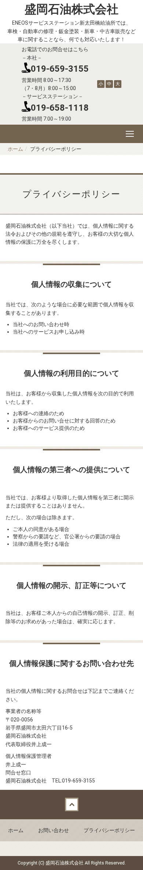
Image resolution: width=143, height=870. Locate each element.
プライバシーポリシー (109, 830)
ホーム (15, 149)
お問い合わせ (53, 830)
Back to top (71, 804)
